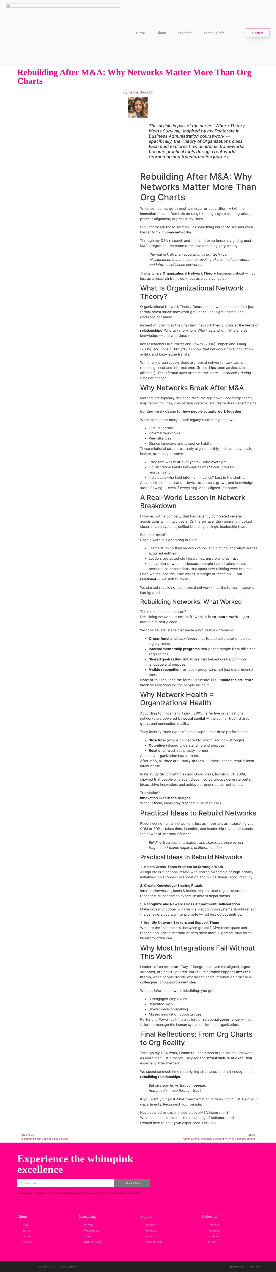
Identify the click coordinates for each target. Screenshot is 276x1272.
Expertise (185, 33)
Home (140, 33)
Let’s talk (209, 1123)
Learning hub (214, 33)
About (161, 33)
